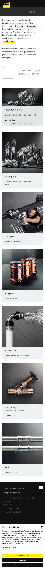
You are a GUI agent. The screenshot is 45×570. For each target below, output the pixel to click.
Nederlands (32, 26)
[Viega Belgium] (6, 3)
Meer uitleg (10, 120)
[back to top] (41, 487)
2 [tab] (19, 124)
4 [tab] (31, 124)
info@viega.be (13, 509)
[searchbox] (20, 11)
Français (19, 26)
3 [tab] (25, 124)
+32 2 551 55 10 (14, 512)
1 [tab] (13, 124)
